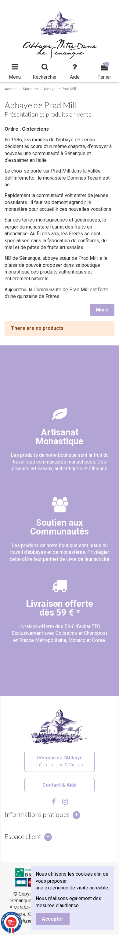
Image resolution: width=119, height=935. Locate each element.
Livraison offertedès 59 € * (59, 608)
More (102, 310)
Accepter (52, 919)
